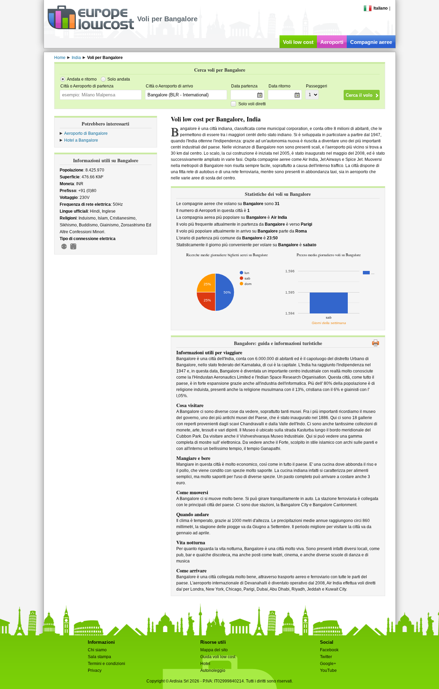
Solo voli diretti (252, 104)
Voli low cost (298, 42)
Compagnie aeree (371, 42)
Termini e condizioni (106, 663)
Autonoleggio (212, 670)
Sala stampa (99, 656)
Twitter (326, 656)
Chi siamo (97, 650)
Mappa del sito (214, 650)
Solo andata (118, 79)
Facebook (329, 650)
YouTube (328, 670)
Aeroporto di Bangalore (86, 133)
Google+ (328, 663)
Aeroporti (331, 42)
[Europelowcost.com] (90, 28)
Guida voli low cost (217, 656)
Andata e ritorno (82, 79)
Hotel (205, 663)
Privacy (95, 670)
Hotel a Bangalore (81, 140)
